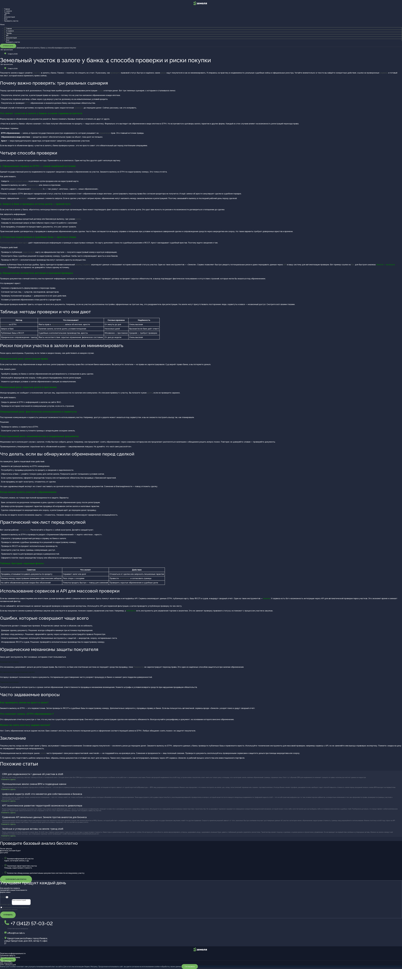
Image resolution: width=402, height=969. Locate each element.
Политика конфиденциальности (13, 953)
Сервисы (86, 264)
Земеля (266, 598)
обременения (37, 189)
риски (163, 73)
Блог (6, 19)
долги (150, 393)
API (5, 15)
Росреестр (138, 667)
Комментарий (6, 904)
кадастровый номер (19, 181)
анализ (78, 264)
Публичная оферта (7, 955)
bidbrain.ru (131, 611)
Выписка (4, 324)
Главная (7, 9)
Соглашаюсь (190, 967)
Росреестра (32, 185)
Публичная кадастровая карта (14, 243)
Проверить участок (11, 21)
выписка (23, 198)
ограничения (104, 133)
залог (78, 219)
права (100, 90)
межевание (124, 578)
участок (37, 73)
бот (352, 264)
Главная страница (7, 48)
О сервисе (8, 11)
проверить (115, 73)
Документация (9, 17)
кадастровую (29, 252)
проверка (78, 108)
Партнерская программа (10, 957)
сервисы (384, 73)
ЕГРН (27, 103)
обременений (57, 324)
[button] (201, 25)
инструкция (24, 530)
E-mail (3, 897)
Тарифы (7, 13)
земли (43, 753)
